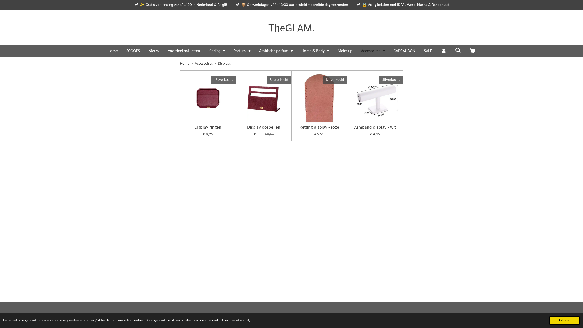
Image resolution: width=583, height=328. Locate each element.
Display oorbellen (263, 127)
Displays (224, 64)
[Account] (443, 51)
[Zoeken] (458, 50)
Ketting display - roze (319, 127)
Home (184, 64)
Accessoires (204, 64)
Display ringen (207, 127)
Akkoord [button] (564, 320)
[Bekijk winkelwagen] (472, 51)
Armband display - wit (375, 127)
